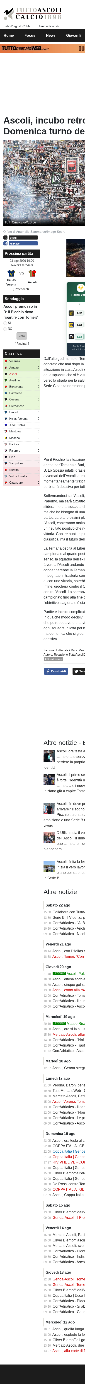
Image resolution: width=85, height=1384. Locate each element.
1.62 (79, 313)
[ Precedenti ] (22, 289)
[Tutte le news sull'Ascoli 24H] (32, 14)
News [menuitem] (51, 35)
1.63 (79, 336)
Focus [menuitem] (29, 35)
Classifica (13, 353)
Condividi (58, 671)
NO (10, 328)
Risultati (22, 343)
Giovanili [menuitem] (73, 35)
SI (9, 323)
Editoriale (62, 650)
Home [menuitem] (9, 35)
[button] (22, 335)
